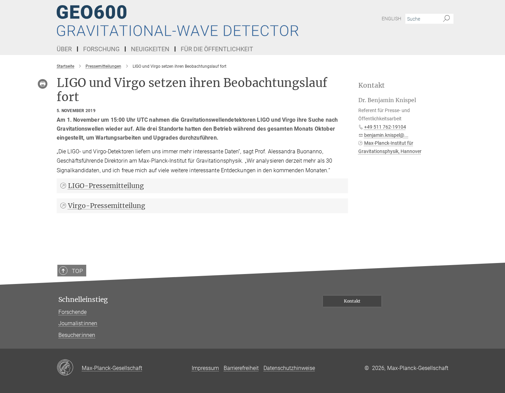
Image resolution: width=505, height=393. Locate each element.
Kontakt (352, 301)
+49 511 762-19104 (385, 127)
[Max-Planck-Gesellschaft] (69, 368)
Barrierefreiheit (241, 368)
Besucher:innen (76, 335)
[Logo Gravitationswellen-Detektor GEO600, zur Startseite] (185, 20)
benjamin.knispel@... (386, 135)
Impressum (205, 368)
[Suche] (446, 19)
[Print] (42, 84)
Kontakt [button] (371, 85)
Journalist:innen (77, 323)
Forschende (72, 312)
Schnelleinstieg (83, 300)
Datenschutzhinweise (289, 368)
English (391, 18)
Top (77, 271)
